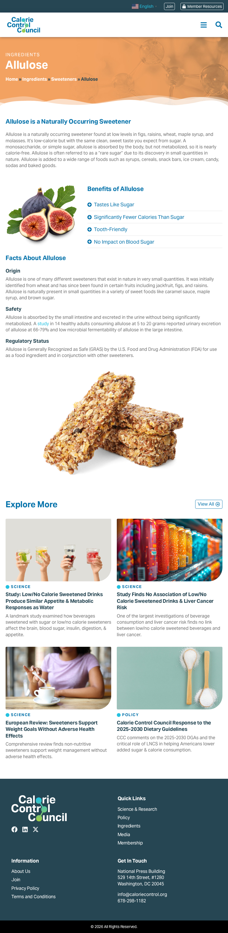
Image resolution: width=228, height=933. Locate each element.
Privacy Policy (25, 888)
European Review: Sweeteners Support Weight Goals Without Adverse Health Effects (52, 729)
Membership (130, 843)
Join (15, 880)
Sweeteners (64, 79)
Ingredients (34, 79)
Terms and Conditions (33, 897)
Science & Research (137, 809)
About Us (20, 871)
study (43, 324)
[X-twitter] (36, 829)
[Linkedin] (25, 829)
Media (124, 835)
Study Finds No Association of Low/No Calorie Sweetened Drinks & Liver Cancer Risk (165, 601)
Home (12, 79)
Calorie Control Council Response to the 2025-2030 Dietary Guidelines (164, 725)
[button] (204, 25)
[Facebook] (14, 829)
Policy (124, 818)
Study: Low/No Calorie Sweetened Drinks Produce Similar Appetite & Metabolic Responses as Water (54, 601)
